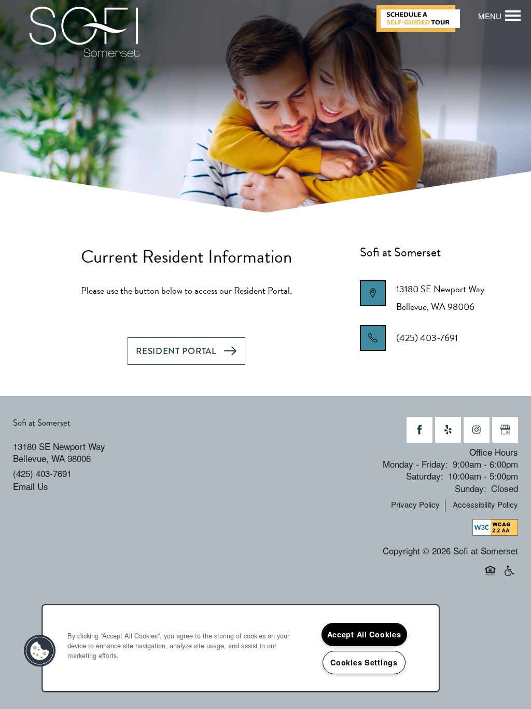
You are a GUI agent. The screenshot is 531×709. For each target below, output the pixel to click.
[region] (240, 648)
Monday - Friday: (415, 463)
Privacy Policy (415, 504)
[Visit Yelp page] (448, 430)
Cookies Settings (364, 662)
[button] (422, 18)
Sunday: (470, 488)
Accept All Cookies (364, 634)
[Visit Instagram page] (477, 430)
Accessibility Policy (485, 504)
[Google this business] (505, 430)
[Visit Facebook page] (419, 430)
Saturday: (424, 475)
